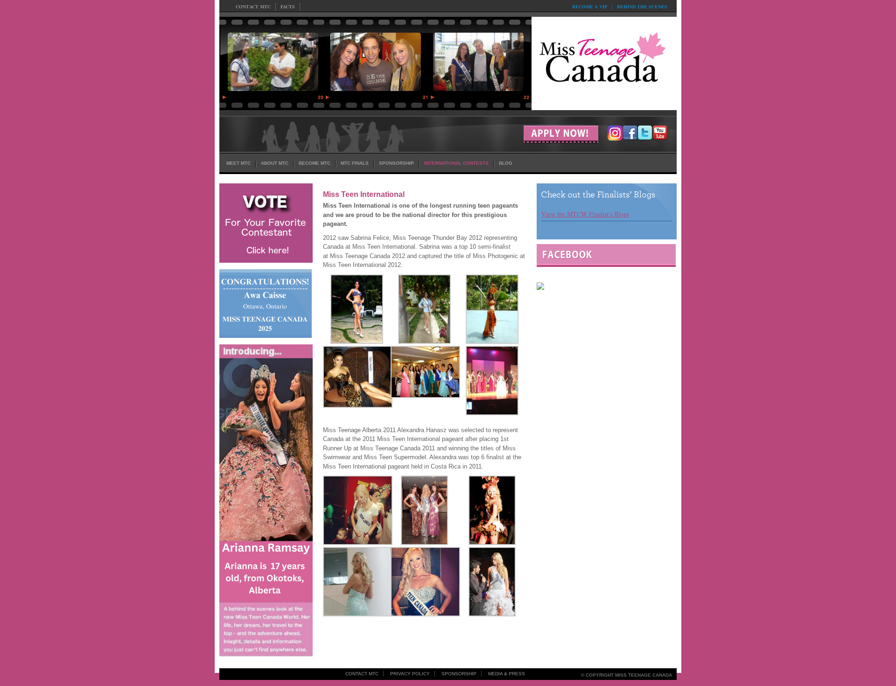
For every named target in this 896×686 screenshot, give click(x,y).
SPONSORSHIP (396, 163)
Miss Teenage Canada (604, 61)
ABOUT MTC (274, 163)
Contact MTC (253, 6)
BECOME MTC (314, 163)
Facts (287, 6)
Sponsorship (458, 673)
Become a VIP (589, 6)
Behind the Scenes (642, 6)
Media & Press (506, 673)
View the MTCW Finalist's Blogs (585, 214)
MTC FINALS (355, 163)
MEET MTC (238, 163)
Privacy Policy (410, 673)
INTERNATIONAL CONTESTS (456, 163)
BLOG (505, 163)
